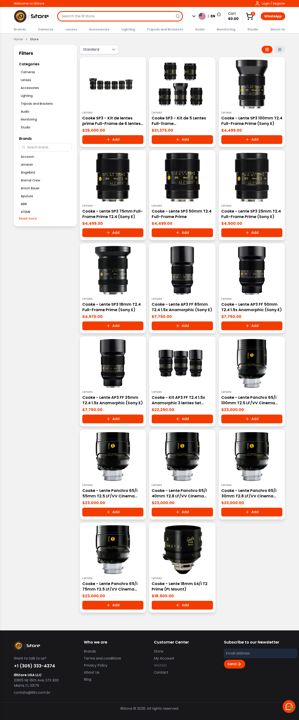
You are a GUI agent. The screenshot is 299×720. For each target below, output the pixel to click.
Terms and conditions (102, 658)
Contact (161, 672)
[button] (270, 3)
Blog (87, 679)
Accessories (99, 29)
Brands (20, 29)
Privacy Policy (95, 665)
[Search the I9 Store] (178, 16)
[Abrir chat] (289, 706)
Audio (200, 29)
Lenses (71, 29)
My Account (164, 658)
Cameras (45, 29)
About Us (277, 29)
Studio (252, 29)
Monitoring (226, 29)
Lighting (128, 29)
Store (158, 651)
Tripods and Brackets (165, 29)
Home (18, 39)
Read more (28, 218)
